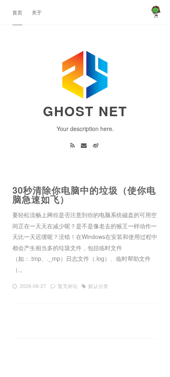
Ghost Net (85, 110)
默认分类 (98, 285)
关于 (37, 12)
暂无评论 (68, 285)
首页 (17, 12)
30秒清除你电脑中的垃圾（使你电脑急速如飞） (84, 194)
